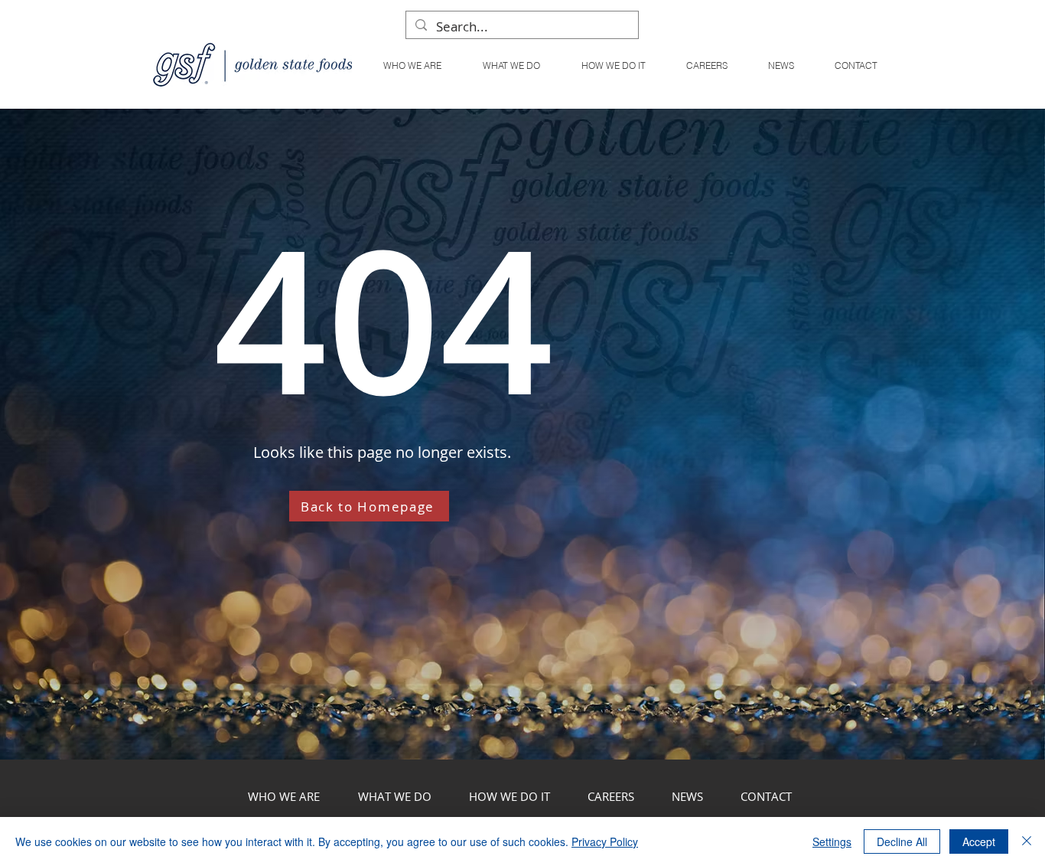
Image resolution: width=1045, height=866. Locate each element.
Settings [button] (831, 841)
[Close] (1026, 841)
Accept (978, 841)
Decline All (902, 841)
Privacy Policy (604, 841)
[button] (510, 65)
